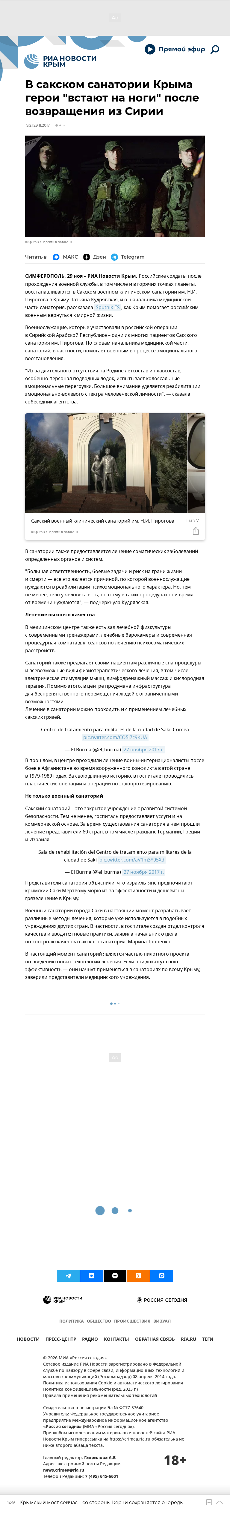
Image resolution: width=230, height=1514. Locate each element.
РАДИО (90, 1340)
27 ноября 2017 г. (144, 749)
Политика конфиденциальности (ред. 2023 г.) (90, 1389)
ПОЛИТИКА (71, 1321)
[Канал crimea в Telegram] (68, 1276)
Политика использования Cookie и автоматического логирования (113, 1383)
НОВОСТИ (28, 1340)
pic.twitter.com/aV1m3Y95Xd (131, 860)
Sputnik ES (108, 307)
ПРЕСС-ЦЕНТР (61, 1340)
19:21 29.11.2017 (37, 125)
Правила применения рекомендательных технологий (100, 1395)
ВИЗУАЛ (162, 1321)
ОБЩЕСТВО (99, 1321)
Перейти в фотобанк (57, 242)
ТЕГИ (207, 1340)
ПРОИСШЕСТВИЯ (132, 1321)
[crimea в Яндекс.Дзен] (115, 1276)
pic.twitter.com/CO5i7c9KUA (115, 737)
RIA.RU (188, 1340)
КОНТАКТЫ (116, 1340)
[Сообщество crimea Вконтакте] (91, 1276)
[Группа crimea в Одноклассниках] (138, 1276)
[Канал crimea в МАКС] (161, 1276)
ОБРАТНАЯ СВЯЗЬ (155, 1340)
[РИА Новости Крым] (60, 61)
